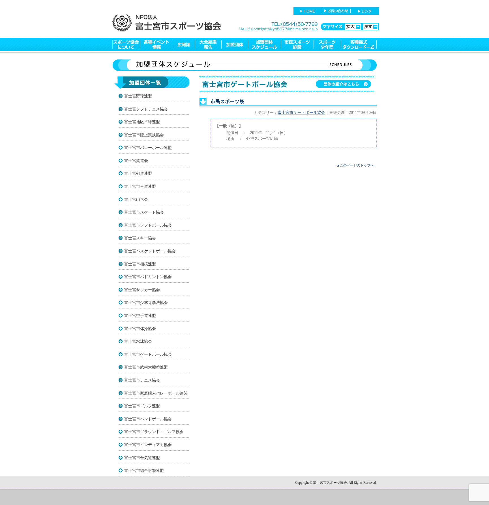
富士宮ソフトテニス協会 (146, 109)
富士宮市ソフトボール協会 (148, 225)
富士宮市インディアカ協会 (148, 444)
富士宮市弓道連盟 (140, 186)
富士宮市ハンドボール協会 (148, 419)
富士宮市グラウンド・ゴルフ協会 (154, 431)
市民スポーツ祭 (227, 101)
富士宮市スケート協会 (144, 212)
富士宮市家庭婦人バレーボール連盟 (156, 393)
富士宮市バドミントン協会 (148, 276)
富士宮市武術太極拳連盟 (146, 367)
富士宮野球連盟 (138, 96)
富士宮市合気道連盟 (142, 457)
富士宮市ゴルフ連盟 (142, 406)
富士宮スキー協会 (140, 238)
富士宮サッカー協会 (142, 289)
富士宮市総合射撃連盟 (144, 470)
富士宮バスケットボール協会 (150, 251)
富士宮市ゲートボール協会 (148, 354)
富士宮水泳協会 (138, 341)
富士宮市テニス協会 (142, 380)
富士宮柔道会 (136, 160)
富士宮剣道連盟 (138, 173)
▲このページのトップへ (355, 165)
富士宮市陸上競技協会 (144, 135)
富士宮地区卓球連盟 (142, 122)
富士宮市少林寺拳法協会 (146, 302)
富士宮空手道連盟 (140, 315)
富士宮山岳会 (136, 199)
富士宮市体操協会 (140, 328)
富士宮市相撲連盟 (140, 264)
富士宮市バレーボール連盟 (148, 147)
